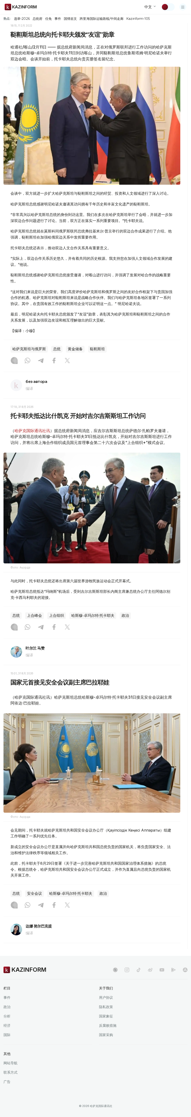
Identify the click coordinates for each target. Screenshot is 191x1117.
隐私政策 (106, 1007)
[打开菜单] (182, 6)
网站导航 (10, 1063)
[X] (67, 361)
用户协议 (106, 997)
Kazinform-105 (138, 19)
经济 (6, 1025)
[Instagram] (14, 361)
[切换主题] (168, 7)
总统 (57, 349)
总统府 (37, 19)
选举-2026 (22, 19)
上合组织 (56, 615)
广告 (6, 1081)
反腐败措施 (107, 1025)
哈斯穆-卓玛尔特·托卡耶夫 (92, 615)
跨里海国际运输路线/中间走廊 (101, 19)
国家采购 (106, 1035)
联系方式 (10, 1072)
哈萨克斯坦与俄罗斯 (29, 349)
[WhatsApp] (27, 361)
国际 (6, 1035)
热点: (6, 18)
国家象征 (106, 1016)
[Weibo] (150, 970)
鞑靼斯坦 (97, 349)
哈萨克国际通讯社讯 (32, 430)
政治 (125, 615)
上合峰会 (34, 615)
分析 (6, 1016)
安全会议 (34, 893)
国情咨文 (70, 19)
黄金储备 (75, 349)
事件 (58, 19)
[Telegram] (40, 361)
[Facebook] (54, 361)
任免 (48, 19)
